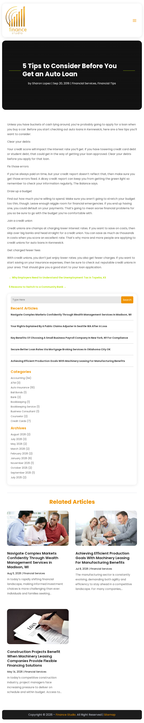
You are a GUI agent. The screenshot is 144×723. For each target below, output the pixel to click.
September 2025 (21, 472)
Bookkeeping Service (23, 406)
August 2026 (18, 434)
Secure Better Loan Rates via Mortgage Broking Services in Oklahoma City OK (60, 349)
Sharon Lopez (41, 83)
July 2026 (16, 439)
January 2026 (19, 458)
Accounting (18, 378)
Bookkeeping (18, 402)
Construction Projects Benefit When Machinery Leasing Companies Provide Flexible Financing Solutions (33, 658)
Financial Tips (106, 83)
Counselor (17, 416)
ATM (13, 383)
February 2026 (19, 453)
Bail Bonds (17, 392)
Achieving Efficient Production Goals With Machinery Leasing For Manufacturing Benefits (68, 361)
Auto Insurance (20, 387)
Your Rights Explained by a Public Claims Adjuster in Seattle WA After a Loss (59, 326)
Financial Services (84, 83)
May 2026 (16, 444)
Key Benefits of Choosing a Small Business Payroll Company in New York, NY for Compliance (69, 338)
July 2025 (16, 477)
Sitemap (110, 715)
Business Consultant (23, 411)
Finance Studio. (66, 715)
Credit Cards (18, 421)
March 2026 (18, 449)
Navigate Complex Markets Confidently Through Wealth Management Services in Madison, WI (71, 314)
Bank (14, 397)
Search (127, 300)
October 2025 (19, 468)
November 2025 (20, 463)
